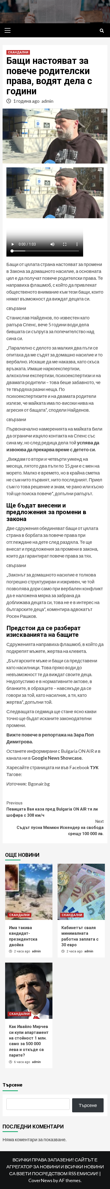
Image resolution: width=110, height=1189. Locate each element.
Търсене (13, 1084)
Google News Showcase (56, 758)
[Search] (101, 31)
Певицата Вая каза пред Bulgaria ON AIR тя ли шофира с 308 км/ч (52, 809)
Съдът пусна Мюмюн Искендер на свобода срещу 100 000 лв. (60, 827)
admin (47, 101)
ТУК (94, 767)
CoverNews (40, 1180)
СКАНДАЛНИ (18, 52)
